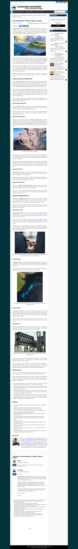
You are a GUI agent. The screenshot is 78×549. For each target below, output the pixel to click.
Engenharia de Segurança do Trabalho (34, 439)
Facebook (57, 2)
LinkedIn (62, 2)
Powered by (55, 29)
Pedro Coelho (17, 23)
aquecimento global (41, 63)
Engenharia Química (30, 444)
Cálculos (37, 11)
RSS (67, 2)
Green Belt (23, 440)
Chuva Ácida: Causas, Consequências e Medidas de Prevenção (60, 73)
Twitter (58, 2)
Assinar (58, 25)
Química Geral (20, 11)
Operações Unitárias (29, 11)
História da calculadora (59, 63)
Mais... (42, 11)
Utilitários (16, 2)
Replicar (14, 474)
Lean (27, 440)
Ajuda (20, 2)
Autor (23, 2)
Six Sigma (31, 440)
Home (11, 11)
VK (65, 2)
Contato (12, 2)
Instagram (60, 2)
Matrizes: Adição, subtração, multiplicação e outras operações (60, 54)
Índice (15, 11)
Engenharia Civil (27, 442)
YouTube (63, 2)
